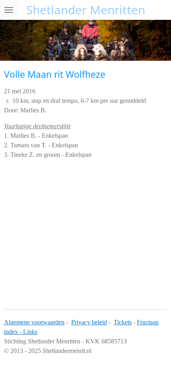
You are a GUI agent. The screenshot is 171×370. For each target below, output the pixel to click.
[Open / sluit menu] (8, 10)
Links (30, 331)
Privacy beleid (89, 322)
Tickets (123, 322)
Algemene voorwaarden (34, 322)
